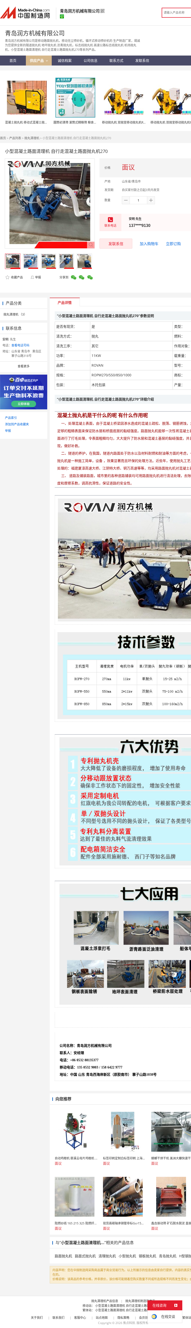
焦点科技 (129, 1323)
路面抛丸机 (63, 1256)
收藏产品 (16, 277)
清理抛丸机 (107, 1256)
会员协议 (145, 1318)
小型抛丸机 (127, 1256)
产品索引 (11, 418)
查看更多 (24, 366)
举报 (38, 277)
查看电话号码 (20, 345)
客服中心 (80, 1318)
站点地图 (102, 1318)
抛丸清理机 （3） (15, 314)
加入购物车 (149, 243)
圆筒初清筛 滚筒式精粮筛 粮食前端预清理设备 (84, 122)
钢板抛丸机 (147, 1256)
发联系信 (115, 243)
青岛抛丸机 (167, 1256)
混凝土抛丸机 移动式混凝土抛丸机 (27, 122)
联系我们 (58, 1318)
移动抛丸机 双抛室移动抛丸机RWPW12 (128, 122)
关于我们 (37, 1318)
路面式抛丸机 (85, 1256)
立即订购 (173, 243)
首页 (3, 138)
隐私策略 (123, 1318)
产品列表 (15, 138)
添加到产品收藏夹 (17, 424)
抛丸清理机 (31, 138)
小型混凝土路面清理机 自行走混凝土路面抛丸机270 (129, 1306)
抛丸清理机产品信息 (104, 1301)
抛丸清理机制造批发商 (140, 1301)
